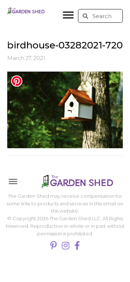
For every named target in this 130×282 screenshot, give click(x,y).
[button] (68, 15)
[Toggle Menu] (13, 181)
